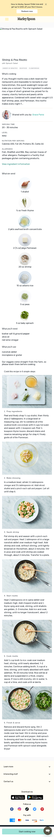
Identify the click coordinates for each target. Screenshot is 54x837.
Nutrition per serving (13, 141)
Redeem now (27, 11)
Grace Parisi (38, 114)
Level (5, 133)
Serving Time (8, 124)
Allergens (7, 149)
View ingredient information (16, 164)
